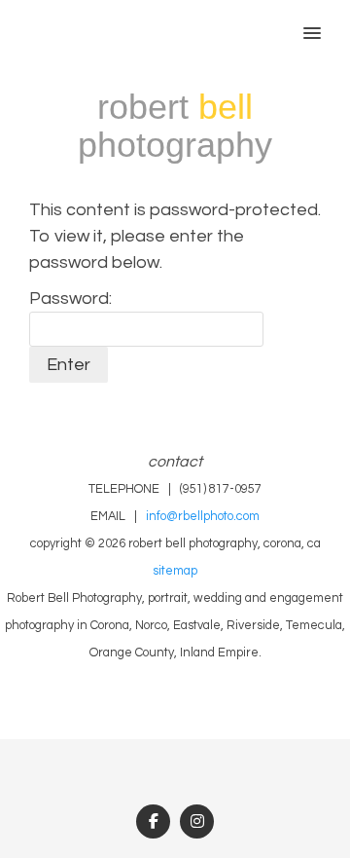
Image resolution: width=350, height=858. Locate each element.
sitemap (175, 571)
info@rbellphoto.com (203, 516)
